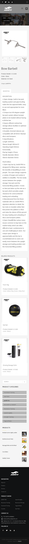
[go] (24, 382)
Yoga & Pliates (8, 421)
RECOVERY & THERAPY (10, 404)
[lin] (9, 2)
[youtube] (12, 2)
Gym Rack (6, 396)
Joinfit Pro (8, 83)
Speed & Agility (8, 413)
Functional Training (9, 392)
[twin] (5, 2)
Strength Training (9, 417)
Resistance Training (9, 409)
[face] (2, 2)
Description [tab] (6, 91)
